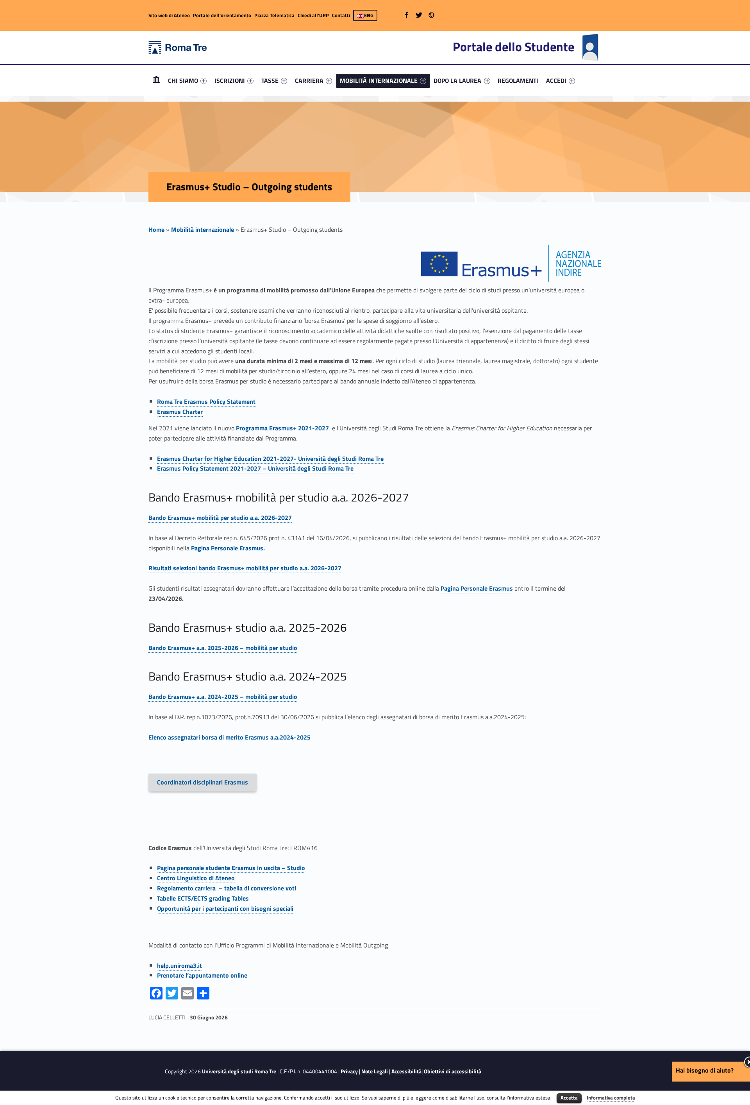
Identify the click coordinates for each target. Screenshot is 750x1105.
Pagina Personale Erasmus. (228, 548)
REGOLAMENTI (518, 80)
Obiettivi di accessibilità (452, 1071)
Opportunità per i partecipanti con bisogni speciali (225, 908)
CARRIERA (309, 80)
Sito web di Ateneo (169, 15)
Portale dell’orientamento (222, 15)
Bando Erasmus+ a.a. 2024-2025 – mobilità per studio (222, 696)
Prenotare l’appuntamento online (202, 975)
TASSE (270, 80)
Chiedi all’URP (313, 15)
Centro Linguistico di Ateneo (196, 878)
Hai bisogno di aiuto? (705, 1070)
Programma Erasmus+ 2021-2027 (283, 428)
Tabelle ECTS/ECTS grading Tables (203, 898)
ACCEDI (556, 80)
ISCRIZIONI (229, 80)
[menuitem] (156, 80)
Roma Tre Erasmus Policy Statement (206, 401)
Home (156, 80)
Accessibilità (406, 1071)
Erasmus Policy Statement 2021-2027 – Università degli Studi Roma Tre (255, 468)
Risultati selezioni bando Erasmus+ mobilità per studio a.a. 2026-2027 (244, 568)
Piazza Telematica (274, 15)
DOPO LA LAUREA (457, 80)
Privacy (349, 1071)
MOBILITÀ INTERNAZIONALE (379, 80)
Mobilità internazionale (202, 229)
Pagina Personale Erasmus (477, 588)
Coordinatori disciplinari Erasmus (202, 782)
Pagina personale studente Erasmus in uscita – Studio (231, 867)
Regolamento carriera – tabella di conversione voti (226, 888)
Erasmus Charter (180, 411)
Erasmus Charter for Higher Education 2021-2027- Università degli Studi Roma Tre (270, 458)
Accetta (569, 1097)
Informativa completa (611, 1097)
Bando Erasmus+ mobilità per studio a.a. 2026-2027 (220, 517)
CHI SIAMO (183, 80)
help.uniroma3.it (179, 965)
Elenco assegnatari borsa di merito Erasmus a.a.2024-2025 (229, 737)
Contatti (341, 15)
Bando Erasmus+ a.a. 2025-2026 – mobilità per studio (222, 647)
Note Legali (374, 1071)
